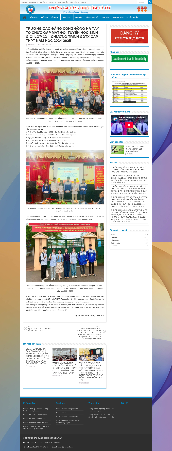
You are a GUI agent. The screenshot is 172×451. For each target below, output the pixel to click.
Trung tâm (78, 17)
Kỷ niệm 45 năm (132, 17)
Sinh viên (105, 17)
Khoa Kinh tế (61, 412)
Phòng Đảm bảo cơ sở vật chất (35, 423)
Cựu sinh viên (118, 17)
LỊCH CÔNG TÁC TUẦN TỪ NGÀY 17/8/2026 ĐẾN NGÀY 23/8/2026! (136, 149)
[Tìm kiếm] (150, 2)
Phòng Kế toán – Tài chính (34, 419)
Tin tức (42, 2)
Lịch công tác (63, 2)
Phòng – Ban (66, 17)
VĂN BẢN (73, 2)
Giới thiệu (33, 17)
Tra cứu (51, 2)
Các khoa (54, 17)
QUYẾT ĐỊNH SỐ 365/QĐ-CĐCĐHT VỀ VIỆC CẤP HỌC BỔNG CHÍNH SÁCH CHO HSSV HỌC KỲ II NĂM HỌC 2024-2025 (129, 169)
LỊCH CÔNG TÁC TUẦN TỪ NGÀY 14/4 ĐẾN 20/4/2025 (39, 329)
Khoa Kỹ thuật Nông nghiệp (67, 409)
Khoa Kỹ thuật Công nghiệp (67, 416)
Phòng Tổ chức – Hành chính (35, 415)
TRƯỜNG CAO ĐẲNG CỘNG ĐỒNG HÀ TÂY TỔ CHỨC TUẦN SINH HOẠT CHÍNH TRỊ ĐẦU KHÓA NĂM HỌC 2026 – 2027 (65, 368)
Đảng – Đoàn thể (92, 17)
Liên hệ (83, 2)
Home (25, 17)
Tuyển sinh (44, 17)
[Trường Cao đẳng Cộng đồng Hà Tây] (86, 9)
